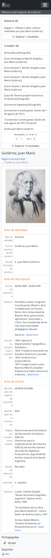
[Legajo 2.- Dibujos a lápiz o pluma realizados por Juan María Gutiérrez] (23, 29)
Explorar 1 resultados (27, 36)
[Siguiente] (34, 139)
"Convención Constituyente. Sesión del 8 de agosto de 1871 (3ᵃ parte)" (24, 121)
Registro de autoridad (13, 159)
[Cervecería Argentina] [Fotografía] (22, 104)
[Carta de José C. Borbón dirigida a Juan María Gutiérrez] (25, 69)
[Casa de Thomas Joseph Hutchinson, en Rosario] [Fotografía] (24, 97)
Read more (32, 334)
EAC (7, 554)
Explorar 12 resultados (27, 145)
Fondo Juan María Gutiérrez (19, 128)
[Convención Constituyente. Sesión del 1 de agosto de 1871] (25, 112)
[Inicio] (7, 5)
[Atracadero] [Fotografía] (17, 52)
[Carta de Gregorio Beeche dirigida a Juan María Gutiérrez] (23, 60)
